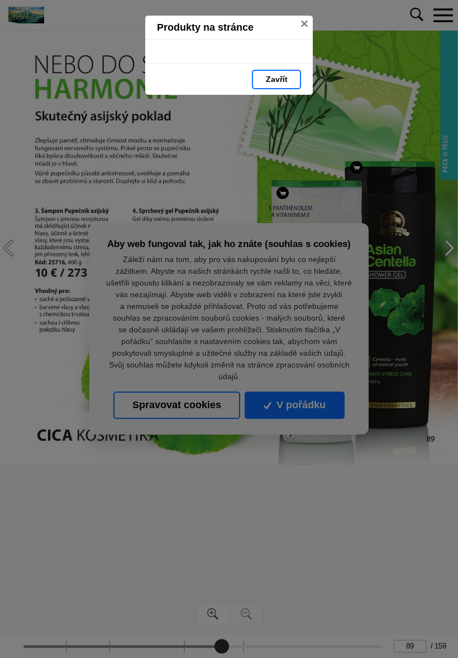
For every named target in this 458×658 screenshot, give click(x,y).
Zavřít (277, 79)
